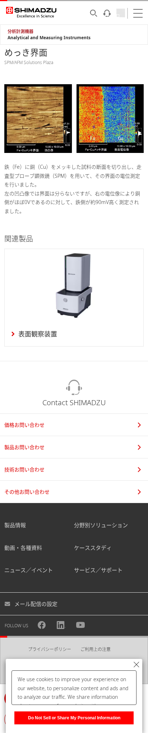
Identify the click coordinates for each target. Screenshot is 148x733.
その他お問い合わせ (27, 491)
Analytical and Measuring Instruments (49, 38)
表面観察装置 (37, 334)
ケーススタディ (93, 547)
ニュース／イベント (28, 570)
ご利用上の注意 (95, 649)
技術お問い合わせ (24, 469)
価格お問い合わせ (24, 424)
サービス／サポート (98, 570)
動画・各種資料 (23, 547)
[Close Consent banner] (136, 664)
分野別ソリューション (101, 525)
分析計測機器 (20, 31)
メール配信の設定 (35, 603)
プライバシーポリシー (49, 649)
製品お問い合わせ (24, 447)
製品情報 (15, 525)
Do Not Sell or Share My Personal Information (74, 717)
